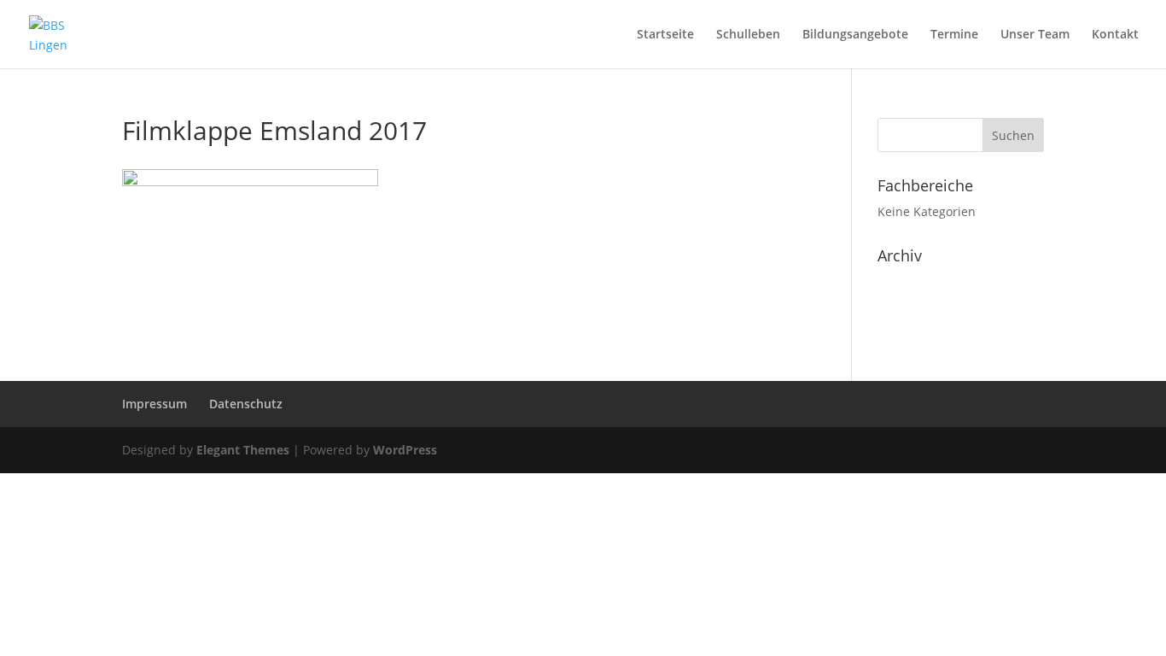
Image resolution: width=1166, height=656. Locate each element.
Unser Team (1035, 35)
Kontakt (1115, 35)
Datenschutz (246, 403)
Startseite (665, 35)
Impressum (154, 403)
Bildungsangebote (855, 35)
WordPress (405, 450)
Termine (954, 35)
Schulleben (748, 35)
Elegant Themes (242, 450)
